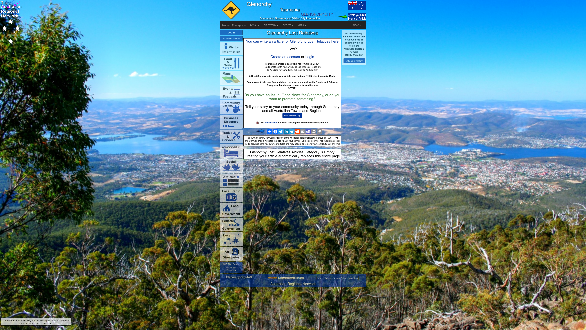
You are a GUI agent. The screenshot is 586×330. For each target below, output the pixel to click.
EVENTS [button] (287, 25)
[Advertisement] (292, 193)
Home (226, 25)
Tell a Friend (270, 122)
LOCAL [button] (254, 25)
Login (309, 56)
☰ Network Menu (231, 38)
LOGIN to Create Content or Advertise (231, 267)
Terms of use (323, 278)
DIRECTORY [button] (270, 25)
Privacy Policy (339, 278)
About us (353, 278)
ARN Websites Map (292, 115)
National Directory (354, 60)
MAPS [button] (301, 25)
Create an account (285, 56)
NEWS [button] (356, 25)
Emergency (239, 25)
